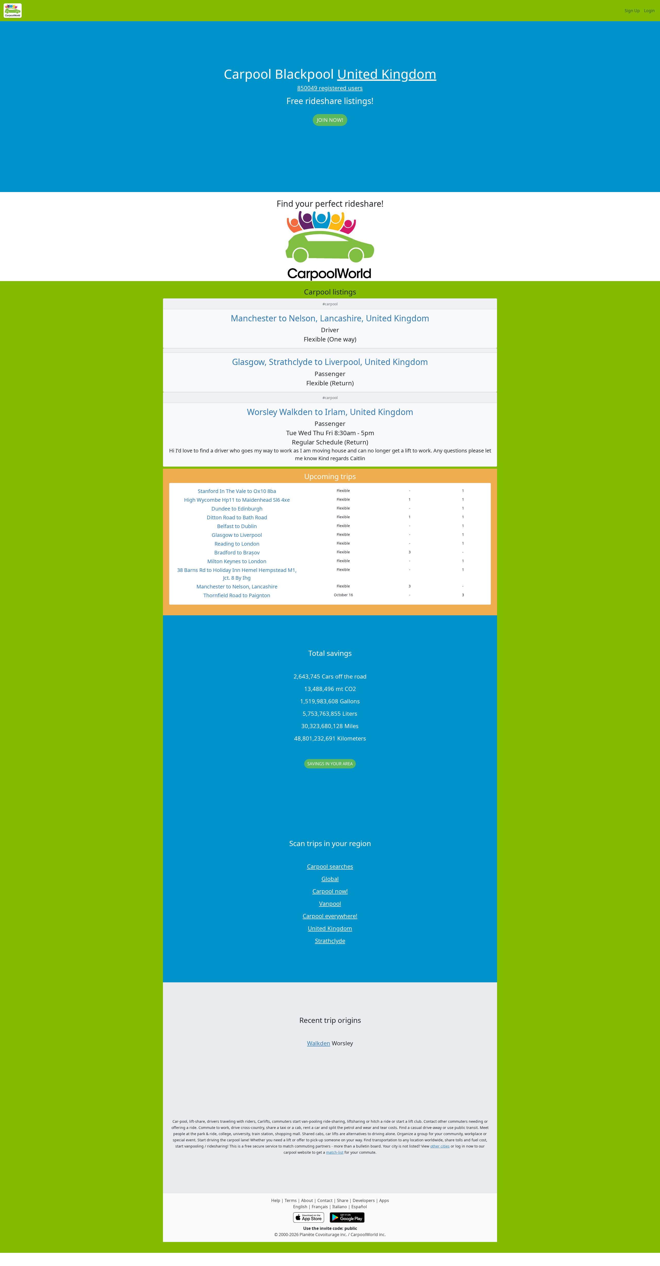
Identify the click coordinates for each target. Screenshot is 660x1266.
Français (320, 1206)
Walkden (318, 1043)
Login (649, 10)
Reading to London (236, 543)
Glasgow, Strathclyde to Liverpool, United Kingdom (330, 361)
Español (359, 1206)
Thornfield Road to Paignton (236, 595)
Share (342, 1200)
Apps (384, 1200)
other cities (440, 1146)
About (307, 1200)
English (300, 1206)
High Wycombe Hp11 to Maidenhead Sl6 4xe (237, 499)
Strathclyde (330, 940)
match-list (334, 1152)
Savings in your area (330, 764)
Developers (364, 1200)
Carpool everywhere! (330, 916)
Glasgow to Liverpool (237, 534)
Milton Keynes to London (236, 561)
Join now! (330, 119)
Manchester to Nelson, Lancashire (236, 586)
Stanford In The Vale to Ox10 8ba (237, 491)
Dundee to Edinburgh (236, 508)
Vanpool (330, 903)
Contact (325, 1200)
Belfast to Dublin (237, 526)
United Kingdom (386, 74)
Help (275, 1200)
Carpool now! (330, 891)
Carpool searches (330, 866)
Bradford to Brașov (237, 552)
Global (330, 878)
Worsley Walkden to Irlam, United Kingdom (330, 411)
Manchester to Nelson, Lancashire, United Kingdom (330, 318)
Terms (291, 1200)
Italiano (339, 1206)
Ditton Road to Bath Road (237, 517)
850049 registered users (330, 88)
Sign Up (632, 10)
